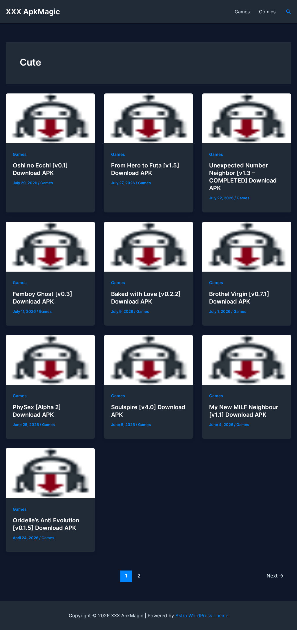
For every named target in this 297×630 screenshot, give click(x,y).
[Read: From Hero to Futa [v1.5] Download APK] (148, 118)
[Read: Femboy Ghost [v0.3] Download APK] (50, 246)
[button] (288, 11)
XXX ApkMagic (33, 11)
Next (275, 576)
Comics (267, 12)
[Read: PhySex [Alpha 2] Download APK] (50, 359)
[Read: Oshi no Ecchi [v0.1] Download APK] (50, 118)
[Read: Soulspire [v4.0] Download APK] (148, 359)
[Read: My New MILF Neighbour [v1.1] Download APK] (246, 359)
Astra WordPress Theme (201, 615)
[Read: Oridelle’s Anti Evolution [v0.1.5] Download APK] (50, 473)
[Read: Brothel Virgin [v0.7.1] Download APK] (246, 246)
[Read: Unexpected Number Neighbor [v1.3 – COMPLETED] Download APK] (246, 118)
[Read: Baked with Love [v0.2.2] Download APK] (148, 246)
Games (242, 12)
